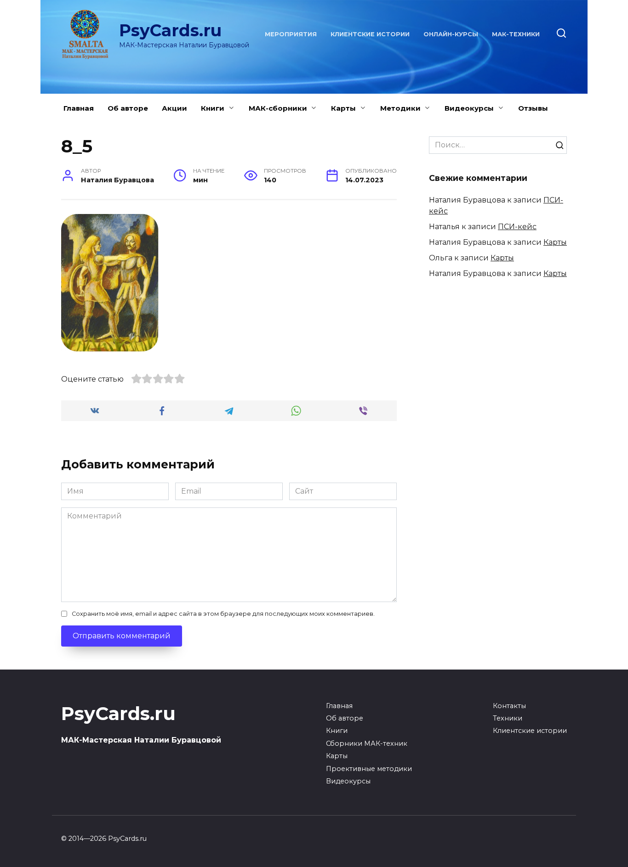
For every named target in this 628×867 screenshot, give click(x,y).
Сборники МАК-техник (366, 743)
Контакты (509, 706)
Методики (400, 108)
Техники (507, 718)
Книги (212, 108)
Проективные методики (369, 769)
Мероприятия (291, 34)
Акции (174, 108)
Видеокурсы (469, 108)
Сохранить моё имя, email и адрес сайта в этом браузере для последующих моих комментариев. (223, 613)
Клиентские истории (370, 34)
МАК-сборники (278, 108)
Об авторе (128, 108)
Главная (78, 108)
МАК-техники (516, 34)
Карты (343, 108)
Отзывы (533, 108)
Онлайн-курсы (450, 34)
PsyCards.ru (170, 30)
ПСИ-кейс (517, 226)
